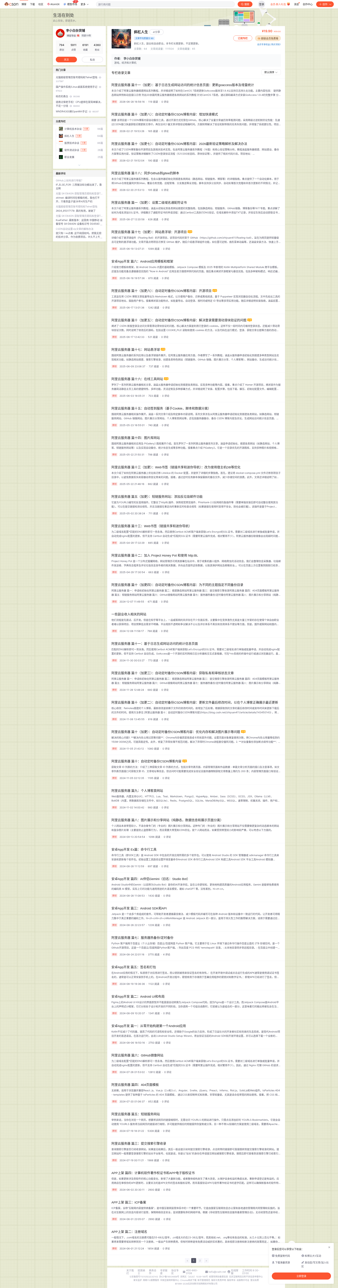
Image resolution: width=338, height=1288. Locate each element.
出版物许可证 (243, 1280)
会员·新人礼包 (278, 4)
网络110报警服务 (151, 1280)
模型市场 (72, 4)
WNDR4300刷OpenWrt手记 (77, 111)
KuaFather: (62, 220)
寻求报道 (163, 1272)
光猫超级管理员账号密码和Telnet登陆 (77, 79)
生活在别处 (63, 15)
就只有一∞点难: (65, 233)
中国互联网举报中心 (169, 1280)
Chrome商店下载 (188, 1280)
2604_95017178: (66, 210)
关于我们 (130, 1272)
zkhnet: (60, 197)
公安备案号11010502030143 (144, 1276)
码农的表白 (68, 96)
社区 (40, 4)
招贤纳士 (141, 1272)
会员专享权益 (263, 44)
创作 (325, 4)
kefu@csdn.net (217, 1271)
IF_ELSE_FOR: (64, 184)
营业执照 (254, 1280)
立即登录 (301, 1276)
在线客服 (234, 1272)
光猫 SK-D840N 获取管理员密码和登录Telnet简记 (79, 193)
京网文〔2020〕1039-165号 (194, 1276)
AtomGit (55, 4)
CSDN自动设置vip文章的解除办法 (74, 228)
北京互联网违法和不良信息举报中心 (246, 1276)
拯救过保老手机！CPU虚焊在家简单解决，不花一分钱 (79, 103)
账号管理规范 (204, 1280)
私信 (92, 59)
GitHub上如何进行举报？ (69, 180)
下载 (32, 4)
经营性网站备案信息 (218, 1276)
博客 (23, 4)
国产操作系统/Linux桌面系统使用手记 (77, 88)
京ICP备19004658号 (169, 1276)
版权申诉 (231, 1280)
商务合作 (152, 1272)
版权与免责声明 (218, 1280)
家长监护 (137, 1280)
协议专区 (175, 1272)
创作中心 (308, 4)
